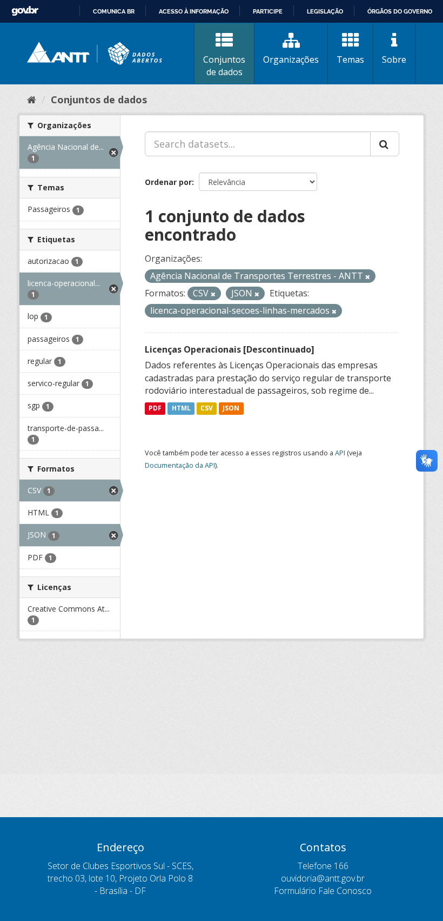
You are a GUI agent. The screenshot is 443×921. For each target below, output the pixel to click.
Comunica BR (114, 11)
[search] (384, 143)
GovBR (24, 11)
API (340, 453)
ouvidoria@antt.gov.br (323, 878)
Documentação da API (180, 465)
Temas (350, 59)
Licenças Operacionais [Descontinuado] (229, 349)
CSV (206, 408)
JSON (231, 408)
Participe (268, 11)
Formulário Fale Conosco (323, 891)
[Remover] (367, 277)
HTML (181, 408)
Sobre (394, 59)
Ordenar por (168, 182)
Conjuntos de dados (224, 66)
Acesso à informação (194, 11)
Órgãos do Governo (399, 11)
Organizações (291, 59)
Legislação (325, 11)
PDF (155, 408)
